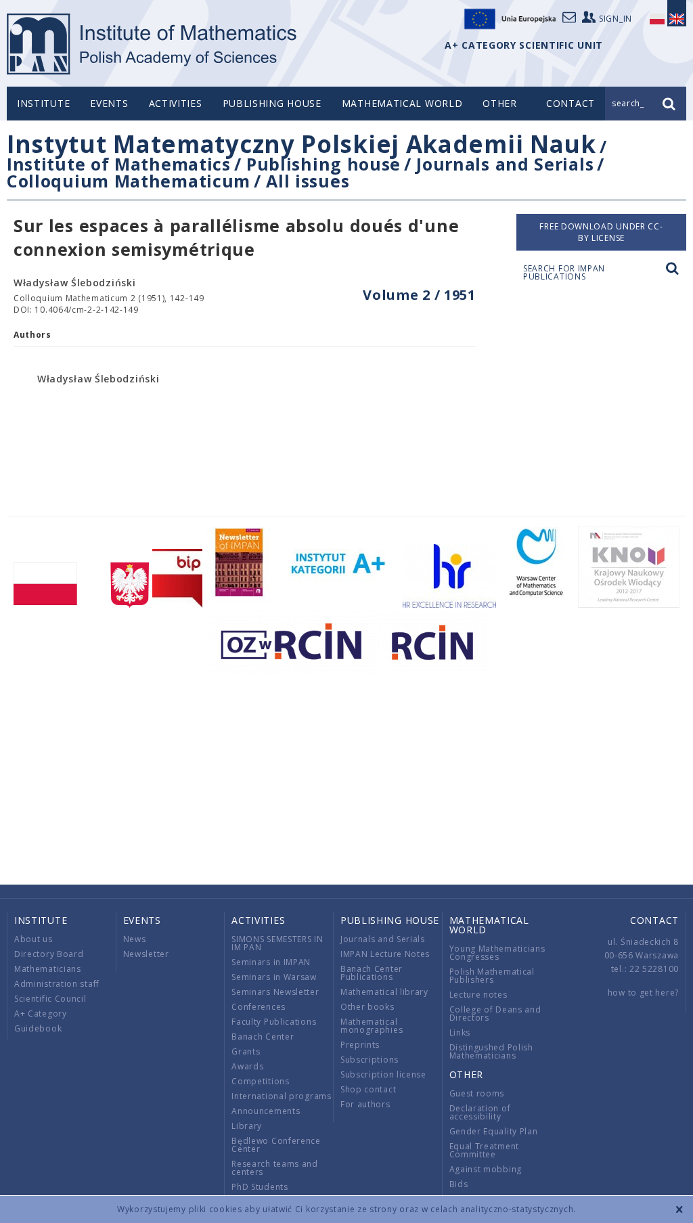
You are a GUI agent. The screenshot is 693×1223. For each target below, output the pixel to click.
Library (246, 1126)
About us (33, 939)
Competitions (260, 1081)
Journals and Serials (505, 163)
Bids (458, 1184)
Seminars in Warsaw (274, 977)
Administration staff (56, 983)
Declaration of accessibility (480, 1112)
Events (109, 103)
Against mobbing (485, 1169)
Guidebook (38, 1028)
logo (152, 44)
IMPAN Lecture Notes (385, 954)
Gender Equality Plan (493, 1131)
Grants (245, 1051)
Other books (367, 1007)
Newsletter (146, 954)
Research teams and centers (274, 1168)
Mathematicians (47, 969)
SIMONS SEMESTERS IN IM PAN (277, 943)
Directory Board (49, 954)
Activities (175, 103)
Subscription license (383, 1074)
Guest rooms (477, 1093)
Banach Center (262, 1036)
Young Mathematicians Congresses (497, 952)
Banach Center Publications (371, 973)
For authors (365, 1104)
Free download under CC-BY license (601, 232)
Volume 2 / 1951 (419, 295)
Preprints (360, 1044)
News (134, 939)
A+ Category (40, 1013)
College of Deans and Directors (495, 1013)
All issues (307, 180)
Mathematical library (384, 992)
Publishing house (272, 103)
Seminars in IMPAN (271, 962)
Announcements (265, 1111)
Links (460, 1032)
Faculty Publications (273, 1021)
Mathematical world (402, 103)
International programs (281, 1096)
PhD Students (259, 1187)
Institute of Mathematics (119, 163)
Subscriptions (369, 1059)
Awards (247, 1066)
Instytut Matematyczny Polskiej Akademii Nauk (301, 144)
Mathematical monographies (371, 1026)
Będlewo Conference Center (276, 1145)
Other (500, 103)
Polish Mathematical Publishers (492, 975)
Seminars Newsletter (275, 992)
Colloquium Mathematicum (128, 180)
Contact (654, 920)
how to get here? (643, 992)
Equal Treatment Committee (484, 1150)
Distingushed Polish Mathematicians (491, 1051)
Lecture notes (478, 994)
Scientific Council (50, 998)
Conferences (258, 1007)
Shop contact (368, 1089)
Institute (43, 103)
